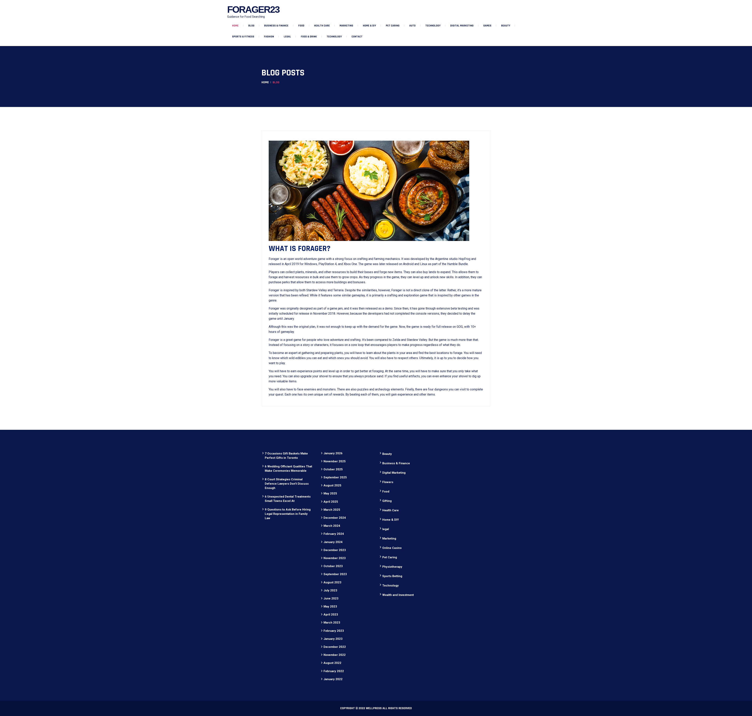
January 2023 (333, 639)
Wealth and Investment (398, 595)
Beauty (505, 25)
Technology (432, 25)
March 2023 (332, 622)
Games (487, 25)
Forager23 (253, 9)
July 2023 (330, 590)
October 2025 (333, 469)
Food (301, 25)
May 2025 (330, 493)
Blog (251, 25)
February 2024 (334, 534)
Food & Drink (309, 36)
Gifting (387, 501)
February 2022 (334, 671)
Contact (357, 36)
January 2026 (333, 453)
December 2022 (335, 647)
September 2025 (335, 477)
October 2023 (333, 566)
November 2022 (335, 655)
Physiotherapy (392, 566)
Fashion (269, 36)
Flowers (387, 482)
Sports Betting (392, 576)
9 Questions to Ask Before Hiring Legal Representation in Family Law (288, 514)
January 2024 (333, 542)
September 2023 (335, 574)
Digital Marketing (462, 25)
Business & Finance (276, 25)
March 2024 (332, 526)
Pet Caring (393, 25)
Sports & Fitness (243, 36)
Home (235, 25)
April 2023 (331, 614)
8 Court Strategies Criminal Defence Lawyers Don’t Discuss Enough (287, 484)
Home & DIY (369, 25)
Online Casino (392, 548)
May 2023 (330, 606)
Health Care (322, 25)
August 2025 (332, 485)
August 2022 (332, 663)
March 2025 (332, 509)
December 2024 (335, 518)
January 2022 (333, 679)
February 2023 (334, 631)
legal (287, 36)
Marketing (346, 25)
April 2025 (331, 501)
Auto (412, 25)
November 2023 (335, 558)
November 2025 (335, 461)
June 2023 (331, 598)
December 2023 (335, 550)
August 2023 (332, 582)
